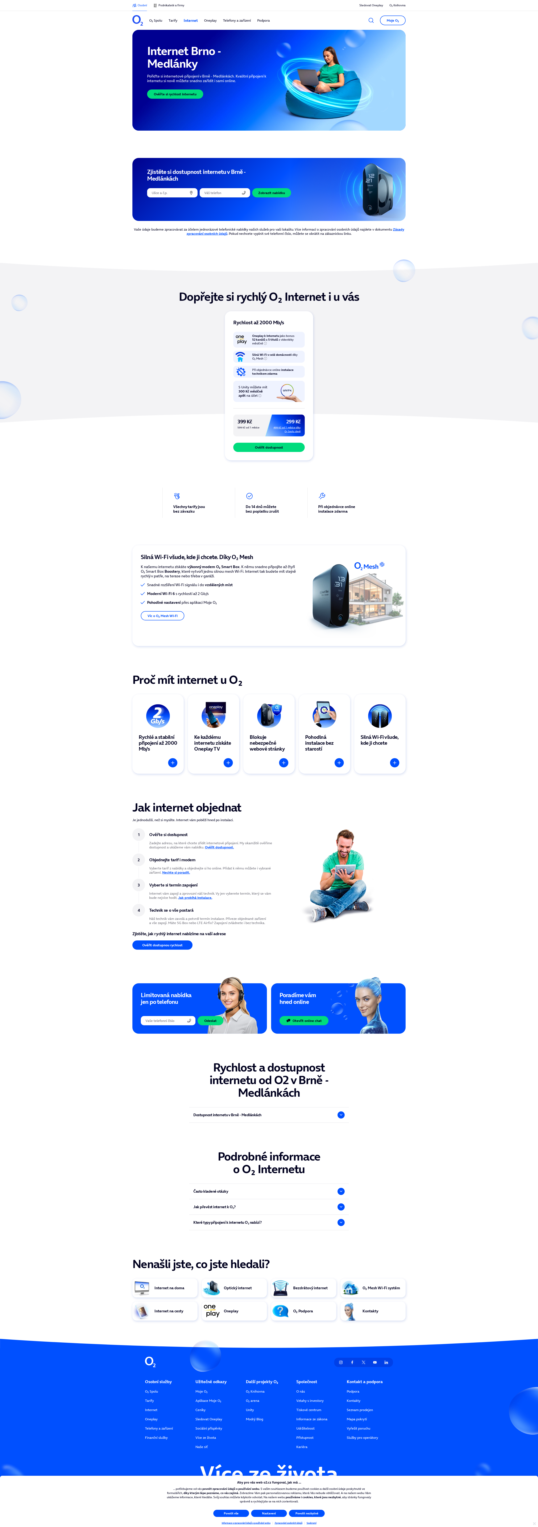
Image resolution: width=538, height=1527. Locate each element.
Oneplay (151, 1419)
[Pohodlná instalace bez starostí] (324, 734)
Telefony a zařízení (159, 1428)
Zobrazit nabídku (271, 192)
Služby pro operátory (362, 1437)
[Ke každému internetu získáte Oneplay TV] (213, 734)
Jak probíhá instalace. (195, 897)
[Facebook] (352, 1362)
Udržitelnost (305, 1428)
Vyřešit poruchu (358, 1428)
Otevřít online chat (307, 1020)
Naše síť (201, 1446)
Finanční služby (156, 1437)
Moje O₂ (201, 1391)
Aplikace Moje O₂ (208, 1400)
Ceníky (200, 1410)
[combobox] (172, 192)
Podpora (353, 1391)
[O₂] (137, 20)
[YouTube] (374, 1362)
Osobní (142, 5)
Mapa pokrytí (357, 1419)
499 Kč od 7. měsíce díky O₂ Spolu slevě (287, 429)
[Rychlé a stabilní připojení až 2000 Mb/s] (158, 734)
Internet (151, 1410)
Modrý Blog (254, 1419)
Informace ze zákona (311, 1419)
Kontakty (353, 1400)
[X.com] (363, 1362)
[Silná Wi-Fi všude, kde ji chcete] (380, 734)
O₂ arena (252, 1400)
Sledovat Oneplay (371, 5)
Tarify (149, 1400)
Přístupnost (305, 1437)
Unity (250, 1410)
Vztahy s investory (310, 1400)
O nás (300, 1391)
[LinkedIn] (386, 1362)
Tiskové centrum (308, 1410)
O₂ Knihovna (397, 5)
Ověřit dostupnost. (219, 847)
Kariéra (301, 1446)
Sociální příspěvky (208, 1428)
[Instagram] (340, 1362)
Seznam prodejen (360, 1410)
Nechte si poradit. (176, 872)
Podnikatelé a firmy (171, 5)
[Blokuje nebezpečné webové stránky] (269, 734)
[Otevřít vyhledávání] (371, 20)
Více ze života (205, 1437)
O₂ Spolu (151, 1391)
